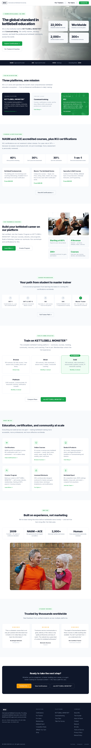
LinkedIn (86, 744)
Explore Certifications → (12, 43)
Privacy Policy (78, 732)
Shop (37, 732)
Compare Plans (32, 399)
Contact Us (84, 3)
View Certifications (41, 686)
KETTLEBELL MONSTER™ (62, 713)
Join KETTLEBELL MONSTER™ (62, 686)
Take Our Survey (60, 721)
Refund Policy (78, 735)
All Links (76, 727)
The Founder (77, 715)
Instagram (79, 744)
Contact (76, 721)
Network (76, 724)
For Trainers (59, 3)
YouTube (72, 744)
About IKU (77, 713)
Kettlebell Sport (40, 724)
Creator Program (24, 248)
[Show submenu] (65, 3)
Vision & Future (78, 718)
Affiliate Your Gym (41, 729)
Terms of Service (79, 729)
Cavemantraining (60, 715)
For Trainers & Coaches (12, 49)
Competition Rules (41, 727)
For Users (71, 3)
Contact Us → (24, 686)
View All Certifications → (45, 192)
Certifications (40, 713)
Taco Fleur (58, 718)
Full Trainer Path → (46, 314)
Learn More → (8, 248)
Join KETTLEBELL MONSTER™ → (53, 399)
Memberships (40, 721)
